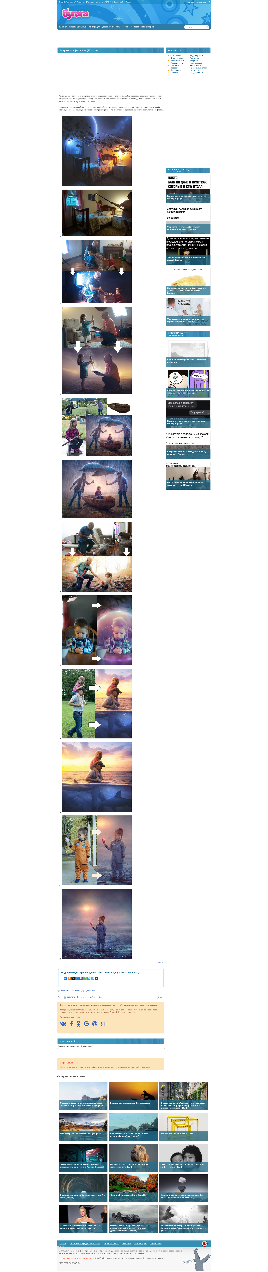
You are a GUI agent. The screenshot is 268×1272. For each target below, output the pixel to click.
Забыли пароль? (70, 2)
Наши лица (175, 70)
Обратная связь (200, 2)
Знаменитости (176, 63)
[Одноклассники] (69, 978)
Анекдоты (194, 58)
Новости (174, 68)
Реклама (190, 2)
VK (105, 2)
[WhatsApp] (85, 978)
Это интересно (177, 58)
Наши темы (195, 70)
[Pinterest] (96, 978)
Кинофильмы (196, 63)
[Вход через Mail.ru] (96, 1025)
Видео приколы (197, 55)
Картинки (65, 991)
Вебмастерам (140, 1243)
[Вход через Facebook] (73, 1025)
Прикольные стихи (198, 68)
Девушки (194, 60)
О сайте (62, 1243)
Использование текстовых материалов (76, 1258)
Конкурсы (174, 73)
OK (111, 2)
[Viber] (81, 978)
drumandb (83, 997)
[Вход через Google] (88, 1025)
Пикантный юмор (178, 60)
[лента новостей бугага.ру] (209, 2)
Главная (63, 27)
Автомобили (195, 65)
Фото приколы (176, 55)
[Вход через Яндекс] (104, 1025)
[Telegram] (92, 978)
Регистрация (81, 2)
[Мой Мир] (77, 978)
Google (116, 2)
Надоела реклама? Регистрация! (84, 27)
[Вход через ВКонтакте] (64, 1025)
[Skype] (88, 978)
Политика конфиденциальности (85, 1243)
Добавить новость (111, 27)
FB (108, 2)
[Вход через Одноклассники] (79, 1025)
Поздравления (196, 73)
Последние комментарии (142, 27)
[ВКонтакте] (65, 978)
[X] (73, 978)
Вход (61, 2)
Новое (125, 27)
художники (90, 991)
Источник (160, 963)
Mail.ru (122, 2)
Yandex (128, 2)
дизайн (78, 991)
